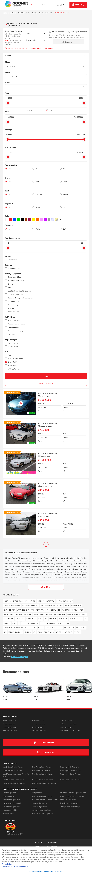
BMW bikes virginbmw (68, 800)
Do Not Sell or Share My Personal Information (45, 871)
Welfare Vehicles (14, 369)
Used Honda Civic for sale (41, 770)
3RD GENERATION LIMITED (52, 605)
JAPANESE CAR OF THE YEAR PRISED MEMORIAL (36, 610)
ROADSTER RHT (76, 619)
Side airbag (12, 284)
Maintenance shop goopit (12, 803)
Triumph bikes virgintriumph (70, 807)
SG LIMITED (69, 628)
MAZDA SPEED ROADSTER (72, 610)
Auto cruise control (15, 320)
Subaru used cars (38, 724)
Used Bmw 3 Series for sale (70, 774)
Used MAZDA (32, 13)
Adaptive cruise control (16, 324)
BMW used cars (66, 727)
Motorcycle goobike (10, 810)
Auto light (11, 308)
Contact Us (48, 752)
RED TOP (52, 619)
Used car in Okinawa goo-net (42, 796)
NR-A (40, 619)
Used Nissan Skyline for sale (13, 767)
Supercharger (13, 346)
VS (34, 632)
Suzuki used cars (38, 727)
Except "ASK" (12, 362)
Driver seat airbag (14, 277)
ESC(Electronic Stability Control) (19, 291)
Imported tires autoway (40, 803)
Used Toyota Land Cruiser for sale (44, 783)
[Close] (88, 850)
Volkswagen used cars (68, 724)
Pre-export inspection (79, 32)
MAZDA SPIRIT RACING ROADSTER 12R (49, 614)
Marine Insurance (58, 32)
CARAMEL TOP (9, 610)
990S (67, 605)
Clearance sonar (14, 301)
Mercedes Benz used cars (70, 730)
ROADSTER (63, 619)
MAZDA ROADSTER (45, 13)
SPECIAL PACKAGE (15, 632)
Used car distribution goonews (42, 813)
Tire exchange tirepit (39, 807)
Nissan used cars (9, 724)
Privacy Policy (52, 842)
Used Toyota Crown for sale (70, 780)
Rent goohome (37, 793)
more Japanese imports (19, 657)
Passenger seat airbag (16, 281)
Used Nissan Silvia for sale (12, 770)
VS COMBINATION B (64, 632)
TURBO (28, 632)
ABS (9, 287)
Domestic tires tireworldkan (41, 810)
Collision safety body (15, 294)
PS (46, 619)
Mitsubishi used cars (10, 730)
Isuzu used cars (66, 720)
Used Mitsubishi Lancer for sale (14, 780)
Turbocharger (13, 343)
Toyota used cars (9, 720)
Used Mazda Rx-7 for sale (69, 767)
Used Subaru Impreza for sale (42, 774)
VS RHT (78, 632)
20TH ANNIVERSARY (64, 601)
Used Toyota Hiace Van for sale (43, 780)
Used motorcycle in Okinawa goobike (45, 800)
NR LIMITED (31, 619)
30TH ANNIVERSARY (12, 605)
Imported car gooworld (11, 800)
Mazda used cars (38, 720)
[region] (46, 860)
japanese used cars (9, 13)
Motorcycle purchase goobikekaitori (73, 793)
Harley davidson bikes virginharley (72, 796)
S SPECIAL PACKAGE (54, 628)
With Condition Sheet (15, 359)
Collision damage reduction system (20, 298)
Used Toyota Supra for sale (42, 767)
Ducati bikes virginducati (69, 803)
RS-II (14, 623)
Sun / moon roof (14, 268)
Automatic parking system (17, 331)
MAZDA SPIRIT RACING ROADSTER (17, 614)
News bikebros (8, 813)
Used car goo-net (9, 793)
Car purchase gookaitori (11, 807)
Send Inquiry (79, 5)
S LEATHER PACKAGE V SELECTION (55, 623)
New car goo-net (9, 796)
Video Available (14, 365)
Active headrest (13, 312)
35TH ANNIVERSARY (30, 605)
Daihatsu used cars (39, 730)
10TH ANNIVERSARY (46, 601)
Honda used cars (9, 727)
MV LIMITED (9, 619)
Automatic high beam (15, 305)
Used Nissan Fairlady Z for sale (14, 783)
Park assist (12, 334)
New (9, 355)
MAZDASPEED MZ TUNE (76, 614)
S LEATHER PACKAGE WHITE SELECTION (20, 628)
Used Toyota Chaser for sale (70, 770)
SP (5, 632)
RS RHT (7, 623)
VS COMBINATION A (46, 632)
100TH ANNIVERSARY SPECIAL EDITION (19, 601)
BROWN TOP (76, 605)
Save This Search (46, 383)
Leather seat (12, 260)
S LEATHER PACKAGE (30, 623)
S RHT (40, 628)
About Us (38, 842)
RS (86, 619)
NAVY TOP (20, 619)
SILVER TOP (81, 628)
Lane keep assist (14, 327)
